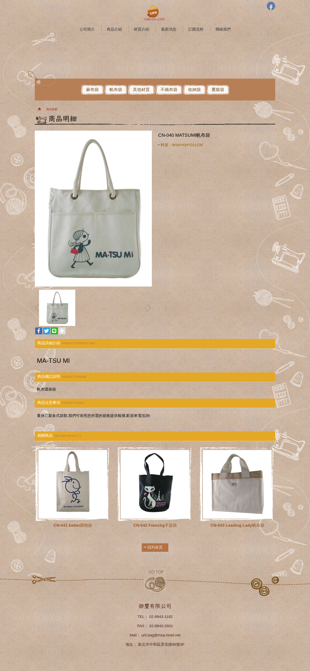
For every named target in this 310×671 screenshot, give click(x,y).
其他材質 (141, 89)
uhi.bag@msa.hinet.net (161, 635)
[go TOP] (155, 581)
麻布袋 (92, 89)
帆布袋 (115, 89)
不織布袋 (168, 89)
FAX (140, 626)
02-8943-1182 (161, 617)
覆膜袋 (218, 89)
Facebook (271, 6)
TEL (140, 617)
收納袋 (194, 89)
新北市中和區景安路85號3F (161, 644)
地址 (129, 644)
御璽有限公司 (155, 13)
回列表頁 (155, 547)
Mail (133, 635)
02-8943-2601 (161, 626)
